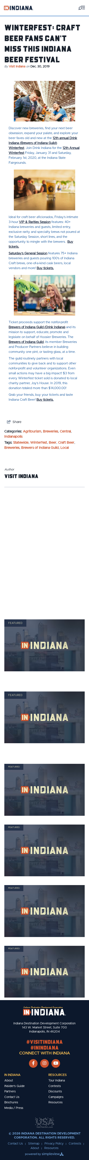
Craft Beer (66, 442)
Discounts (55, 1091)
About (8, 1080)
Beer (52, 442)
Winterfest (38, 442)
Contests (54, 1086)
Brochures (11, 1102)
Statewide (21, 442)
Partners (10, 1091)
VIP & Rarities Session (35, 222)
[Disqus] (44, 547)
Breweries (50, 431)
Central (65, 431)
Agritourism (32, 431)
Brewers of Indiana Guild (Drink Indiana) (37, 327)
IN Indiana (12, 1075)
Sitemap (33, 1143)
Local (64, 447)
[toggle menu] (82, 8)
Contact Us (11, 1097)
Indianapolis (13, 436)
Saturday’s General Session (28, 253)
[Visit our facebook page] (33, 1063)
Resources (57, 1075)
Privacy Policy (54, 1143)
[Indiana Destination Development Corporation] (18, 8)
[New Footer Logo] (44, 1010)
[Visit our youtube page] (55, 1063)
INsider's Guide (14, 1086)
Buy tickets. (45, 268)
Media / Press (13, 1108)
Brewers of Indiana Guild (26, 342)
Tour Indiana (56, 1080)
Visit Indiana (17, 66)
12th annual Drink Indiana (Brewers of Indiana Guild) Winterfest (43, 143)
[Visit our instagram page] (44, 1063)
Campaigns (56, 1097)
